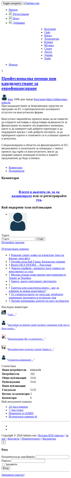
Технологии (51, 38)
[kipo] (18, 214)
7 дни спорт (16, 410)
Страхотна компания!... (20, 359)
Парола (6, 460)
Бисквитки (49, 438)
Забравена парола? (13, 474)
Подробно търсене (12, 242)
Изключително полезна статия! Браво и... (30, 349)
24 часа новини (18, 406)
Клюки (48, 42)
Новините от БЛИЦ (21, 413)
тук (39, 200)
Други (48, 51)
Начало (13, 9)
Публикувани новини (15, 248)
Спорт (48, 48)
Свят (47, 32)
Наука (48, 35)
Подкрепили (16, 170)
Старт (40, 239)
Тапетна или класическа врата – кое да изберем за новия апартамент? (34, 289)
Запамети (11, 464)
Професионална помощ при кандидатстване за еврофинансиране (28, 83)
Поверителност (31, 438)
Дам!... (11, 314)
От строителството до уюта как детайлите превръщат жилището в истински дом (36, 296)
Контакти (13, 438)
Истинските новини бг (23, 416)
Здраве (48, 55)
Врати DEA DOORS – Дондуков (31, 264)
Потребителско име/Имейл (18, 456)
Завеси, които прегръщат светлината (33, 281)
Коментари (15, 167)
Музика (49, 45)
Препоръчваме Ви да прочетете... (26, 338)
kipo (10, 99)
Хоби (47, 58)
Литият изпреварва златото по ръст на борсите (40, 300)
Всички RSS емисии (51, 435)
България (50, 29)
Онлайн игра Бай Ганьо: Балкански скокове (38, 261)
